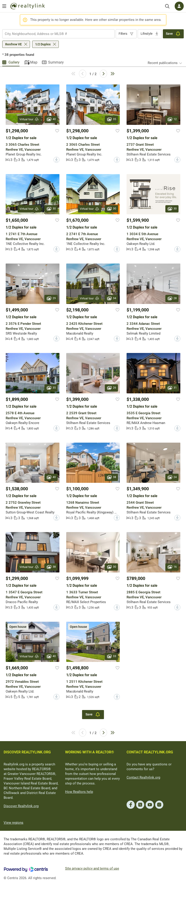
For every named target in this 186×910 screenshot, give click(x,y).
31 (175, 387)
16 (175, 566)
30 (54, 208)
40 (54, 119)
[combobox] (58, 33)
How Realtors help (79, 792)
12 (175, 119)
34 (114, 298)
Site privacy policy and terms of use (92, 868)
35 (114, 119)
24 (175, 477)
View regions (13, 823)
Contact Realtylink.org (143, 777)
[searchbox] (55, 33)
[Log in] (179, 6)
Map (33, 62)
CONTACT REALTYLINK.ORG (150, 752)
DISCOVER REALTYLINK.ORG (27, 752)
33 (114, 656)
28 (175, 298)
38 (114, 477)
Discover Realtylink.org (21, 806)
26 (114, 387)
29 (54, 298)
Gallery (14, 62)
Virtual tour (26, 119)
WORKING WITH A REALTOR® (89, 752)
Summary (56, 62)
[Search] (167, 6)
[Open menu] (4, 6)
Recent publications (163, 63)
